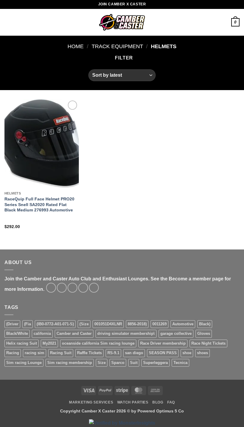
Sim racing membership (69, 362)
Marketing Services (91, 402)
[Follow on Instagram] (62, 288)
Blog (157, 402)
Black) (204, 324)
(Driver (12, 324)
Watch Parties (132, 402)
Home (76, 46)
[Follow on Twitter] (72, 288)
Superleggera (155, 362)
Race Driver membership (163, 343)
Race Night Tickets (208, 343)
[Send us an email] (83, 288)
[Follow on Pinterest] (94, 288)
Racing (12, 353)
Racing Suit (60, 353)
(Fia (27, 324)
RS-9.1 (113, 353)
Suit (133, 362)
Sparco (117, 362)
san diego (134, 353)
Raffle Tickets (89, 353)
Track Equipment (117, 46)
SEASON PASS (163, 353)
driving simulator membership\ (126, 333)
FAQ (171, 402)
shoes (202, 353)
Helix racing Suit (21, 343)
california (42, 333)
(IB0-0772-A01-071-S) (55, 324)
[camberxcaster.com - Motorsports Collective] (122, 22)
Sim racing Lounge (24, 362)
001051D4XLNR (108, 324)
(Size (84, 324)
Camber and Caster (74, 333)
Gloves (203, 333)
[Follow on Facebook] (51, 288)
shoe (186, 353)
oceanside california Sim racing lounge (98, 343)
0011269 (159, 324)
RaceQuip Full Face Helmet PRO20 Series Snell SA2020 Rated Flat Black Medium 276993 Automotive (39, 204)
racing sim (34, 353)
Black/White (17, 333)
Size (102, 362)
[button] (8, 22)
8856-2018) (137, 324)
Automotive (182, 324)
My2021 (49, 343)
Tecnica (180, 362)
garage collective (176, 333)
